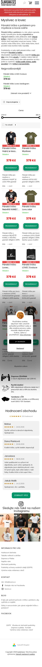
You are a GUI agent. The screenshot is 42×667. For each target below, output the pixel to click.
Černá (9, 360)
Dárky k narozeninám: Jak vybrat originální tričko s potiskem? (19, 606)
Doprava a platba (17, 628)
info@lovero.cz (10, 582)
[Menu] (36, 3)
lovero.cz (8, 589)
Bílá (3, 186)
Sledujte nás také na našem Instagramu (22, 509)
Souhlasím (21, 342)
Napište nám (6, 561)
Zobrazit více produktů (20, 93)
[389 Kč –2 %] (11, 138)
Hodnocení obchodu (21, 411)
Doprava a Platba (7, 558)
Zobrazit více (21, 495)
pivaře (16, 57)
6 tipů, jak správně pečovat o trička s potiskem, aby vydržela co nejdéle (20, 601)
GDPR (8, 625)
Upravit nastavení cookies (25, 654)
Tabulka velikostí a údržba (10, 555)
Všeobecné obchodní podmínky (23, 625)
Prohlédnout (11, 168)
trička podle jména (23, 62)
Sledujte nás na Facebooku (15, 585)
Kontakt (28, 628)
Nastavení (20, 348)
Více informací (25, 335)
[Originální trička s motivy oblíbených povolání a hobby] (31, 55)
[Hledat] (24, 3)
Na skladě (10, 125)
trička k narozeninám (21, 64)
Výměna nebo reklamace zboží (12, 570)
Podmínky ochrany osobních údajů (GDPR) (16, 567)
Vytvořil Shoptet (23, 645)
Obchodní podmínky (8, 564)
